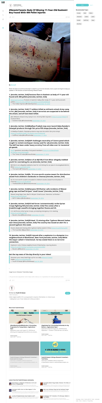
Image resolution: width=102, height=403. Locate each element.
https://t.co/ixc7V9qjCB (59, 117)
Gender (78, 20)
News (93, 20)
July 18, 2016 (39, 261)
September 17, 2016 (40, 135)
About (82, 399)
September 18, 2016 (43, 104)
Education (79, 16)
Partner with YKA (87, 399)
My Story (79, 23)
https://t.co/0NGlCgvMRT (19, 133)
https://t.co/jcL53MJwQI (23, 102)
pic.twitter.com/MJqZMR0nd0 (40, 102)
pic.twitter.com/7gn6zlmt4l (36, 133)
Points (93, 399)
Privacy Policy (90, 400)
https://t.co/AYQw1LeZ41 (59, 228)
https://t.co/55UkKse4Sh (23, 259)
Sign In (91, 5)
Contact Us (84, 400)
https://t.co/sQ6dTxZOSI (22, 167)
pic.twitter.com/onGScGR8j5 (36, 247)
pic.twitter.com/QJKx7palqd (19, 152)
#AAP (12, 150)
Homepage (78, 399)
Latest (92, 16)
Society (78, 13)
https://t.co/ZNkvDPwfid (50, 150)
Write (82, 5)
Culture (86, 16)
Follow (67, 293)
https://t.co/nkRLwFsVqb (19, 213)
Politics (90, 13)
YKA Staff (13, 85)
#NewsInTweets (47, 257)
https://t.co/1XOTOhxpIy (19, 196)
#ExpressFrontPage (17, 100)
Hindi (85, 13)
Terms (80, 400)
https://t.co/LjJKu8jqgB (23, 182)
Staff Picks (86, 20)
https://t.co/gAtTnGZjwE (19, 247)
